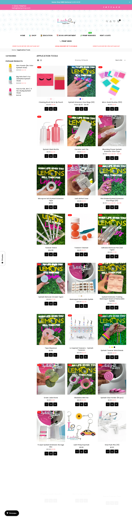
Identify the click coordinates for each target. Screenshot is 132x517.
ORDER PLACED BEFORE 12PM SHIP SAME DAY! (47, 46)
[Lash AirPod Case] (81, 179)
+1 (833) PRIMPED (19, 6)
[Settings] (110, 21)
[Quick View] (55, 109)
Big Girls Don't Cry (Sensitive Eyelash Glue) (23, 79)
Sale (39, 67)
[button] (118, 21)
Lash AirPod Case (81, 198)
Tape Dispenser (51, 348)
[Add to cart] (81, 156)
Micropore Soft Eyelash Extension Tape (51, 199)
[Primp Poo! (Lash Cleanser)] (51, 475)
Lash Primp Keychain (81, 445)
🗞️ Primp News (65, 41)
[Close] (33, 506)
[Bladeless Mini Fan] (81, 379)
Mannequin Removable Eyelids (81, 299)
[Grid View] (38, 60)
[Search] (107, 21)
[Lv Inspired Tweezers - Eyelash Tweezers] (81, 329)
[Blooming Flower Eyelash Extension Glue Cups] (112, 130)
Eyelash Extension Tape (112, 496)
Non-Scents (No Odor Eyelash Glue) (24, 66)
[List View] (40, 60)
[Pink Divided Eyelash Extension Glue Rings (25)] (112, 179)
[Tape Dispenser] (51, 329)
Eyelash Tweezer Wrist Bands (112, 350)
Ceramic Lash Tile (81, 149)
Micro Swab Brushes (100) (112, 102)
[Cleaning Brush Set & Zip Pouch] (51, 81)
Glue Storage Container (81, 494)
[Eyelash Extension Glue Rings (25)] (81, 81)
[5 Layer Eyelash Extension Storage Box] (51, 426)
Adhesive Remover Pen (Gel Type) (112, 249)
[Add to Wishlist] (46, 109)
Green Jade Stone (51, 398)
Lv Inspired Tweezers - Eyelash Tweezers (81, 349)
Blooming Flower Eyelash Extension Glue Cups (112, 150)
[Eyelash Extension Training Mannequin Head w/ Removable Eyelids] (112, 278)
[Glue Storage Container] (81, 475)
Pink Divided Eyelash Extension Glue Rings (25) (112, 199)
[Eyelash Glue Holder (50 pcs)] (112, 379)
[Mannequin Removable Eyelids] (81, 278)
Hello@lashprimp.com (21, 8)
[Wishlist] (114, 21)
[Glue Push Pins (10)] (112, 426)
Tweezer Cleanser (81, 248)
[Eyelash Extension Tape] (112, 475)
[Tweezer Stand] (51, 229)
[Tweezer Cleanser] (81, 229)
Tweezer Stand (51, 248)
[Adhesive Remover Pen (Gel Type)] (112, 229)
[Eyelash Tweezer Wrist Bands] (112, 329)
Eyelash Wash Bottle (51, 149)
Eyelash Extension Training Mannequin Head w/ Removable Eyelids (112, 299)
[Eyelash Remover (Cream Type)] (51, 278)
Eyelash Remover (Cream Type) (51, 297)
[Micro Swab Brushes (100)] (112, 81)
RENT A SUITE (105, 35)
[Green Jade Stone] (51, 379)
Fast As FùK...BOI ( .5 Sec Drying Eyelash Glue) (24, 91)
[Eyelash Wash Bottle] (51, 130)
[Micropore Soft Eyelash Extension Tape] (51, 179)
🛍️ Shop (32, 35)
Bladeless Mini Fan (81, 398)
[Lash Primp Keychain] (81, 426)
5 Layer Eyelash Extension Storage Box (51, 446)
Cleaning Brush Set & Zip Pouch (51, 102)
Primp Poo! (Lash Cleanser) (50, 494)
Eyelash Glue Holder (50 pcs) (112, 398)
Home (22, 35)
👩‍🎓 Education (46, 35)
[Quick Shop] (51, 109)
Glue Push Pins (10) (112, 445)
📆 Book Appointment (66, 35)
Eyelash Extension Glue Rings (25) (81, 102)
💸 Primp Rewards (88, 35)
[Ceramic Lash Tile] (81, 130)
